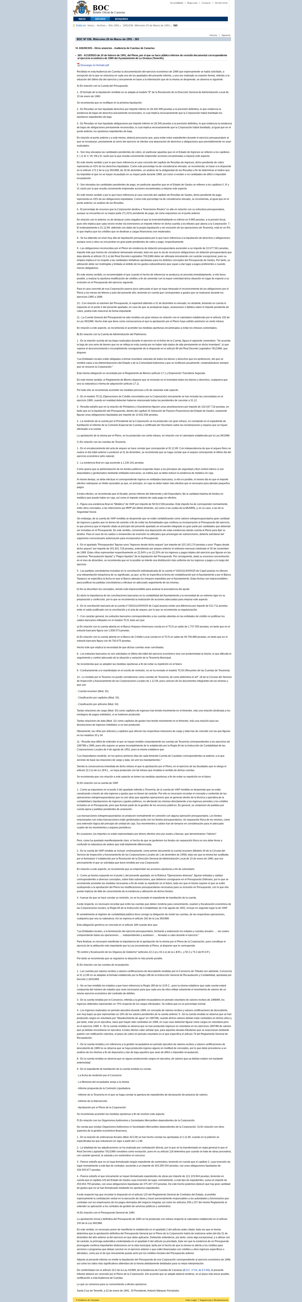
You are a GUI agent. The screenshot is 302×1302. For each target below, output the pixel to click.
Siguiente (226, 35)
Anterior (213, 35)
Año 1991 (113, 25)
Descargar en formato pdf (95, 65)
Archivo (100, 19)
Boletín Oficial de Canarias (108, 8)
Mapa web (192, 3)
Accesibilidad (176, 3)
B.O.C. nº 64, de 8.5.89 (196, 1270)
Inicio (82, 19)
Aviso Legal (191, 1300)
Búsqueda (121, 19)
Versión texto (221, 3)
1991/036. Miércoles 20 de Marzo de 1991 (146, 25)
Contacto (206, 3)
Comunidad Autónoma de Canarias (81, 8)
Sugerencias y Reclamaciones (214, 1300)
